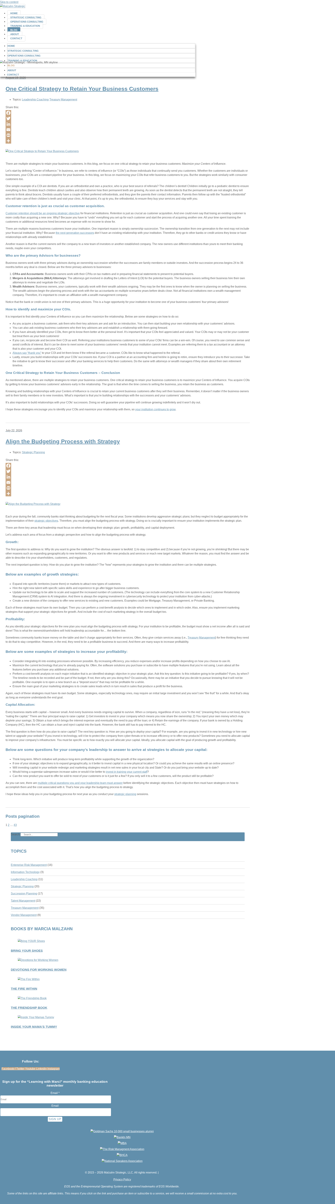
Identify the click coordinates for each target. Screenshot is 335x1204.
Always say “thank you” (27, 352)
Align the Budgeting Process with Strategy (63, 441)
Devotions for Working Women (38, 969)
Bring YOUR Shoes (27, 950)
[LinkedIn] (128, 124)
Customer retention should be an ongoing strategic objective (43, 213)
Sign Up (55, 1119)
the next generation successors (75, 232)
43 (15, 824)
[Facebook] (128, 113)
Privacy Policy (122, 1179)
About (14, 34)
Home (14, 13)
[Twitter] (128, 118)
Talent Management (23, 900)
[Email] (128, 129)
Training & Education (25, 25)
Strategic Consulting (25, 17)
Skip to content (9, 2)
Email (55, 1092)
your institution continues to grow (155, 409)
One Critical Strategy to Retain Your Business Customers (82, 89)
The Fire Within (24, 988)
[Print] (128, 135)
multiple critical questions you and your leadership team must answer (80, 782)
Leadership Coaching (35, 99)
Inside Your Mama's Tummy (34, 1026)
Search (15, 834)
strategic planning (125, 794)
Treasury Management (63, 99)
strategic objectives (46, 520)
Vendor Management (24, 915)
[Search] (62, 835)
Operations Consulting (26, 21)
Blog (13, 30)
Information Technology (25, 872)
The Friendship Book (29, 1007)
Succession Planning (24, 893)
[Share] (128, 141)
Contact (16, 38)
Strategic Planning (33, 452)
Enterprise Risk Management (29, 864)
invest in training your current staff (126, 771)
